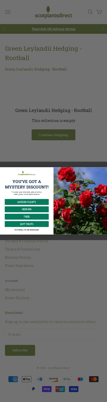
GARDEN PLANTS (26, 202)
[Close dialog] (104, 170)
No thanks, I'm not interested (27, 229)
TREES (27, 216)
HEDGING (27, 209)
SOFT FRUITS (27, 224)
